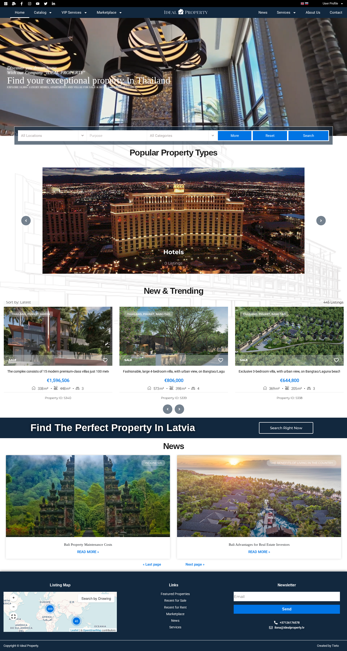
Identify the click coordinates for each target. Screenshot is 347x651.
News (262, 12)
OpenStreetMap (92, 630)
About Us (313, 12)
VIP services (71, 12)
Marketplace (106, 12)
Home (20, 12)
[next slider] (321, 220)
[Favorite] (105, 360)
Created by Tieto (328, 645)
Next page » (195, 564)
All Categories (161, 136)
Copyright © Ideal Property (21, 645)
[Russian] (307, 3)
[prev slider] (26, 220)
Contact (336, 12)
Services (283, 12)
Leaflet (74, 630)
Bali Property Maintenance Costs (88, 544)
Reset (270, 136)
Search (308, 136)
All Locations (31, 136)
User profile (330, 3)
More (235, 136)
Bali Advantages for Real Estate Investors (259, 544)
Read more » (88, 552)
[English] (302, 3)
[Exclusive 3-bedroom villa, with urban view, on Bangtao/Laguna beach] (289, 336)
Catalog (40, 12)
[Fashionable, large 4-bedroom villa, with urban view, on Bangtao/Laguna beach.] (173, 336)
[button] (50, 608)
